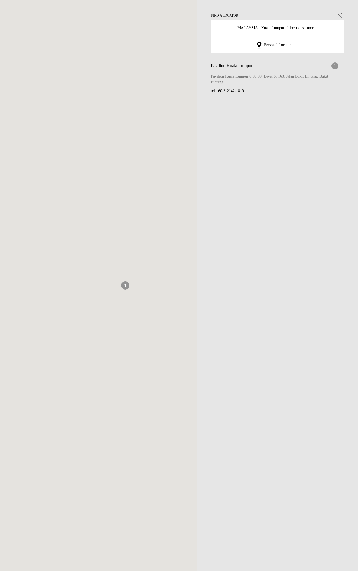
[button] (125, 288)
